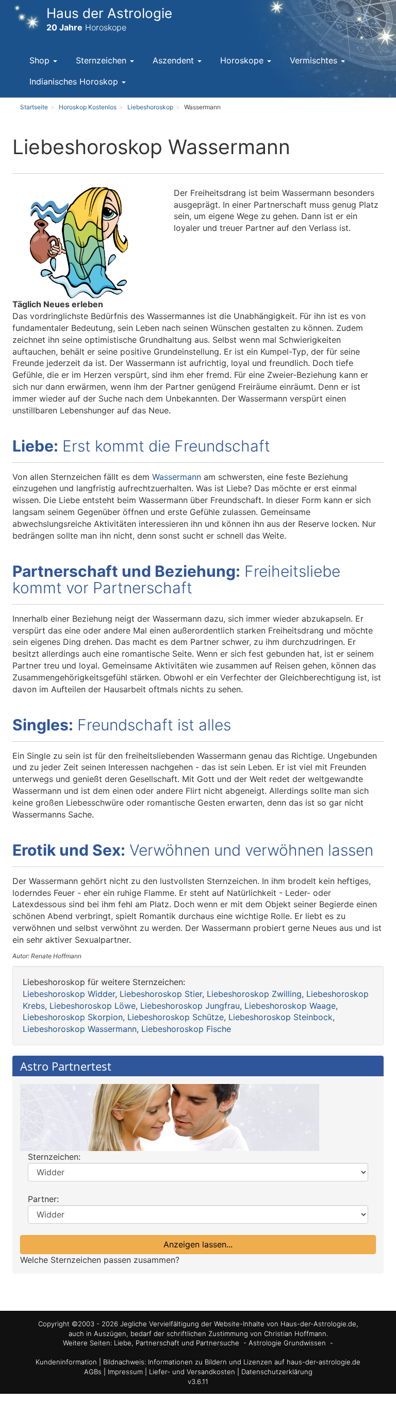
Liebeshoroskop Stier (161, 994)
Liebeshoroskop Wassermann (80, 1029)
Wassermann (176, 477)
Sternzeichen (102, 60)
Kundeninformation (66, 1362)
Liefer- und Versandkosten (193, 1372)
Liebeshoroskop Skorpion (73, 1017)
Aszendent (174, 60)
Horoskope (243, 60)
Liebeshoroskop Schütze (175, 1017)
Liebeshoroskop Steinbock (280, 1017)
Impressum (126, 1372)
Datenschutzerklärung (276, 1372)
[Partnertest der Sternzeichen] (198, 1117)
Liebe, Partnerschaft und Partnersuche (176, 1343)
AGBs (94, 1372)
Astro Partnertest (65, 1066)
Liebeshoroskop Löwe (93, 1006)
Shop (40, 60)
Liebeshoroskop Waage (290, 1006)
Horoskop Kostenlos (88, 107)
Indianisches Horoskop (75, 81)
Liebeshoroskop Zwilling (254, 994)
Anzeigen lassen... (198, 1244)
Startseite (34, 107)
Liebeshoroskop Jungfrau (190, 1006)
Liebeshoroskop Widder (69, 994)
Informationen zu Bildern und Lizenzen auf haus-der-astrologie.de (254, 1362)
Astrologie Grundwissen (287, 1343)
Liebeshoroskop (150, 107)
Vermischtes (315, 60)
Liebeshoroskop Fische (186, 1029)
